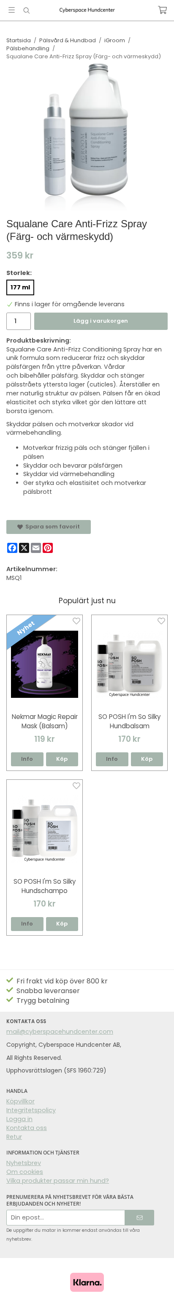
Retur (14, 1137)
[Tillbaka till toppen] (156, 1278)
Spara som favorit (51, 527)
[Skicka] (139, 1217)
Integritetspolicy (31, 1110)
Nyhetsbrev (23, 1163)
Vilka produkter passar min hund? (57, 1180)
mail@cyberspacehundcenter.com (59, 1031)
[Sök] (26, 10)
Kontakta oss (26, 1128)
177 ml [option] (20, 287)
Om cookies (24, 1172)
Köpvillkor (20, 1101)
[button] (62, 759)
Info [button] (27, 759)
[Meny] (11, 9)
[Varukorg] (162, 9)
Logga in (19, 1119)
